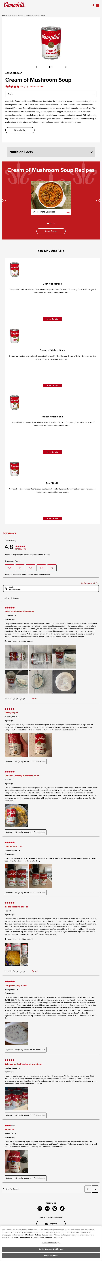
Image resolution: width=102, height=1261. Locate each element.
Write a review (36, 86)
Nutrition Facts (21, 152)
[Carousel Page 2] (52, 67)
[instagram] (39, 1210)
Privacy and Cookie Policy (23, 1237)
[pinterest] (54, 1210)
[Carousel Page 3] (54, 223)
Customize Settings (33, 1235)
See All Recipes (51, 231)
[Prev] (36, 67)
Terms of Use (47, 1237)
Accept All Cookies (51, 1256)
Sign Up (53, 1223)
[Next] (66, 67)
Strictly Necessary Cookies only (51, 1249)
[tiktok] (62, 1210)
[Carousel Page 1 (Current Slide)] (49, 67)
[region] (51, 1243)
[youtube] (47, 1210)
